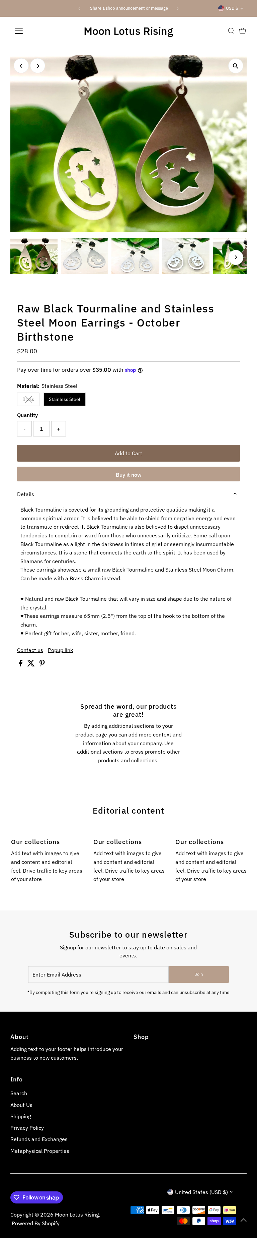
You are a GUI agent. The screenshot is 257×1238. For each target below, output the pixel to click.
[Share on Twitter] (31, 664)
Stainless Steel (64, 399)
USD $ (232, 8)
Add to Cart (128, 453)
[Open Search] (231, 31)
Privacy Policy (27, 1127)
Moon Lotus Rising (128, 31)
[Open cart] (242, 31)
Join (199, 974)
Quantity (27, 415)
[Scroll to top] (243, 1219)
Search (18, 1093)
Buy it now (129, 474)
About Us (21, 1105)
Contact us (30, 650)
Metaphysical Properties (39, 1150)
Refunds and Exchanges (39, 1139)
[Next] (177, 8)
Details (25, 494)
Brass (30, 400)
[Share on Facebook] (21, 664)
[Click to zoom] (235, 65)
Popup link (60, 650)
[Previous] (79, 8)
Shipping (20, 1116)
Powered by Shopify (36, 1223)
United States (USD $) (201, 1192)
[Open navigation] (38, 30)
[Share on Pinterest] (42, 664)
